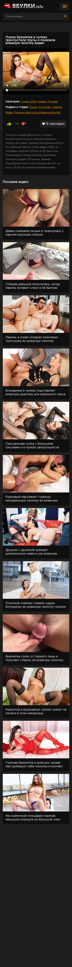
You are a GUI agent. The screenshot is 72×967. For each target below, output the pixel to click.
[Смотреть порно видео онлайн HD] (23, 6)
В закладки (53, 123)
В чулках (45, 107)
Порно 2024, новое (33, 102)
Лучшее (52, 102)
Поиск (33, 107)
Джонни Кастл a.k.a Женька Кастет (37, 113)
